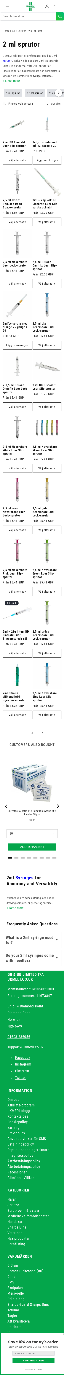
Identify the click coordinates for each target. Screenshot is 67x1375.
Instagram (23, 1064)
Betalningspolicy (20, 1144)
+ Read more (11, 80)
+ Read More (15, 908)
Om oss (13, 1099)
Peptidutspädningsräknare (28, 1150)
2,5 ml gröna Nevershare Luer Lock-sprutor (44, 635)
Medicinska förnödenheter (28, 1216)
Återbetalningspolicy (23, 1161)
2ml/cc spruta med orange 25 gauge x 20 (15, 327)
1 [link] (22, 732)
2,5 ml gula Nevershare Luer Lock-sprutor (44, 512)
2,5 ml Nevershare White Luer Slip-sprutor (15, 450)
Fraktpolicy (16, 1133)
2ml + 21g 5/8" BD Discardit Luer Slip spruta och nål (45, 204)
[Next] (57, 806)
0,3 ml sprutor (35, 93)
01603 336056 (18, 1036)
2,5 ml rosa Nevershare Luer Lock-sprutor (14, 512)
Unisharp (14, 1327)
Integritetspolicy (20, 1155)
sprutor (7, 61)
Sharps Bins (16, 1227)
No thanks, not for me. (33, 1369)
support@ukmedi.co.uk (25, 1047)
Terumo (13, 1310)
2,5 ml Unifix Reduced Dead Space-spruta (12, 204)
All (14, 30)
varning (13, 1127)
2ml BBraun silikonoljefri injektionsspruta (14, 697)
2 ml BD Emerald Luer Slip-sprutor (14, 144)
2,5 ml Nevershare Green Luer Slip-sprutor (45, 573)
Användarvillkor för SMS (26, 1138)
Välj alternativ (17, 160)
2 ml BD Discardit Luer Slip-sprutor (44, 387)
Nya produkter (18, 1238)
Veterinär (14, 1233)
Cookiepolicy (17, 1122)
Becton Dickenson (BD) (25, 1271)
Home (6, 30)
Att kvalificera (18, 1321)
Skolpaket (15, 1287)
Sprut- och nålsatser (23, 1210)
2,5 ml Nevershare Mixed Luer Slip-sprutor (45, 450)
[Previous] (6, 806)
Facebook (22, 1057)
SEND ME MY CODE (33, 1360)
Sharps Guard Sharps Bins (28, 1304)
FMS (10, 1282)
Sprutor (22, 30)
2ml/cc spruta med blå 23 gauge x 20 (45, 144)
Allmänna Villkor (20, 1177)
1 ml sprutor (13, 93)
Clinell (12, 1276)
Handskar (15, 1221)
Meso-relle (15, 1293)
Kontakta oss (17, 1116)
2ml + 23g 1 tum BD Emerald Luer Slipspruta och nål (16, 635)
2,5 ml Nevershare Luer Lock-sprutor (15, 263)
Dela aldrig (16, 1299)
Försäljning (16, 1244)
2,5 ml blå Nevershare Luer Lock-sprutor (44, 327)
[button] (7, 6)
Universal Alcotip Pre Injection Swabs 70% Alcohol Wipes (32, 812)
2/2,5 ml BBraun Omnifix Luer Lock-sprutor (15, 389)
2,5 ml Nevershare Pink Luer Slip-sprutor (15, 573)
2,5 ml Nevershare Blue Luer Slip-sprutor (45, 697)
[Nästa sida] (42, 733)
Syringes (24, 877)
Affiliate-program (21, 1105)
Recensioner (17, 1172)
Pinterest (22, 1071)
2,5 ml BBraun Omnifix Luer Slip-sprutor (45, 265)
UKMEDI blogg (18, 1110)
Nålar (11, 1199)
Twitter (20, 1077)
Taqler (12, 1315)
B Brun (12, 1265)
